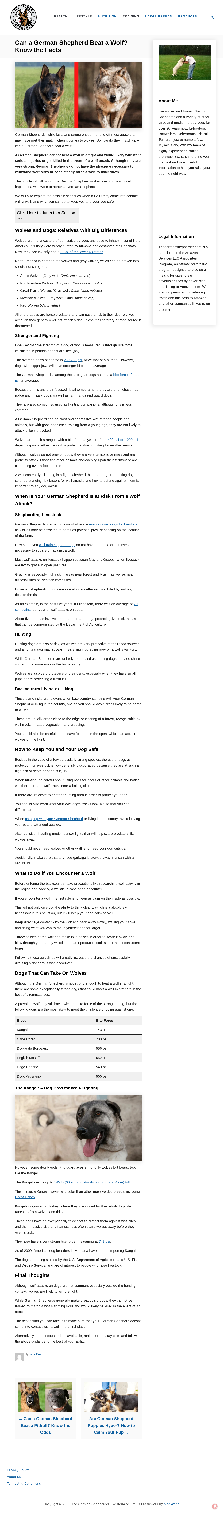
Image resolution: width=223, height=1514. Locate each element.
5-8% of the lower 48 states (81, 252)
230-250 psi (73, 360)
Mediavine (171, 1504)
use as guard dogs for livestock (113, 524)
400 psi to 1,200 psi (123, 440)
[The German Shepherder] (26, 17)
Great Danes (25, 1197)
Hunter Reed (35, 1354)
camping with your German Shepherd (54, 819)
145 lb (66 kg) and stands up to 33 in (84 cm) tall (92, 1182)
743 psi (104, 1241)
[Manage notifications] (215, 1506)
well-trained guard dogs (57, 545)
